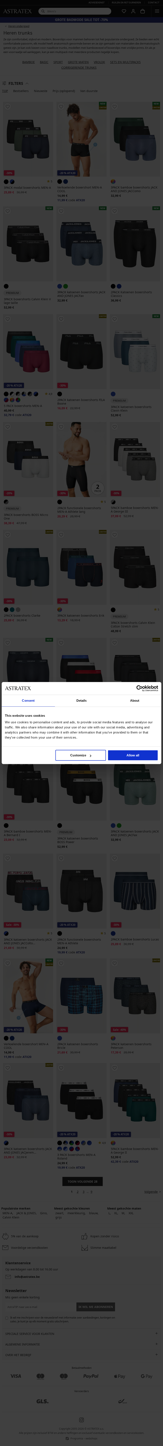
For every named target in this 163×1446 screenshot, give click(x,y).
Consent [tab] (28, 700)
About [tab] (134, 700)
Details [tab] (81, 700)
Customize (78, 755)
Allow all (132, 755)
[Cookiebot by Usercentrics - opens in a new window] (139, 688)
